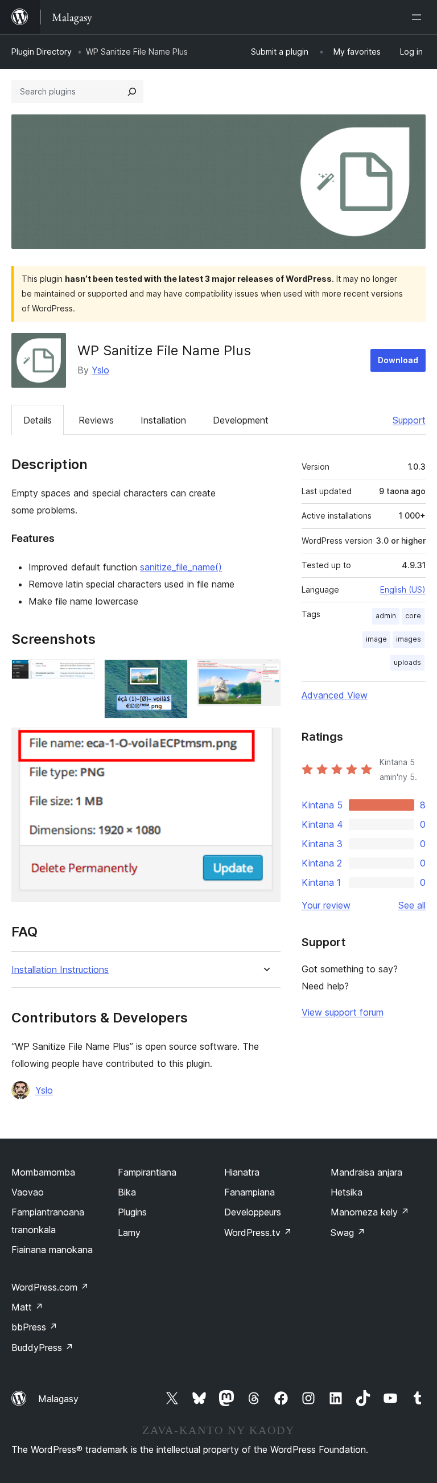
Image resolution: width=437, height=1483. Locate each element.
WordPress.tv (258, 1232)
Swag (348, 1232)
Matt (27, 1307)
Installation (163, 420)
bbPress (34, 1327)
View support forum (343, 1012)
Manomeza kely (370, 1212)
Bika (127, 1192)
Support (409, 420)
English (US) (403, 589)
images (408, 639)
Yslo (100, 370)
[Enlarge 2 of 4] (172, 674)
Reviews (96, 420)
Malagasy (58, 1398)
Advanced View (335, 695)
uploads (407, 662)
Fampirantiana (147, 1172)
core (413, 615)
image (376, 639)
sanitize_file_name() (181, 567)
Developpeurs (252, 1212)
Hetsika (346, 1192)
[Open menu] (419, 17)
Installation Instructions (60, 969)
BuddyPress (42, 1347)
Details (37, 420)
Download (398, 360)
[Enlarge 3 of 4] (265, 674)
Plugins (132, 1212)
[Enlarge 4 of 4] (265, 743)
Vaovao (27, 1192)
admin (386, 615)
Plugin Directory (41, 51)
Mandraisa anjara (366, 1172)
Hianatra (241, 1172)
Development (241, 420)
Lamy (129, 1232)
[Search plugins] (132, 91)
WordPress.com (50, 1287)
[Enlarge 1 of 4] (79, 674)
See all (412, 905)
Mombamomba (43, 1172)
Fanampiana (249, 1192)
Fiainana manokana (52, 1249)
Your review (326, 905)
